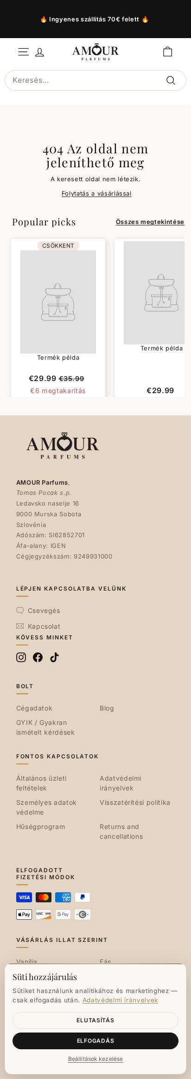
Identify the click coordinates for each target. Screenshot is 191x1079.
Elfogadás (95, 1040)
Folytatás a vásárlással (97, 193)
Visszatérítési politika (135, 802)
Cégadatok (34, 708)
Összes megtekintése (150, 221)
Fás (105, 962)
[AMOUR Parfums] (95, 51)
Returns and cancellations (121, 831)
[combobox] (95, 80)
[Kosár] (168, 52)
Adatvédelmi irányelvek (120, 783)
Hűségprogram (40, 826)
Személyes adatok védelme (46, 807)
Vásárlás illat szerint (62, 939)
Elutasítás (95, 1020)
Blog (107, 708)
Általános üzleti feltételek (41, 783)
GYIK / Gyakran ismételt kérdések (45, 727)
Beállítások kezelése (95, 1058)
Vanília (27, 962)
